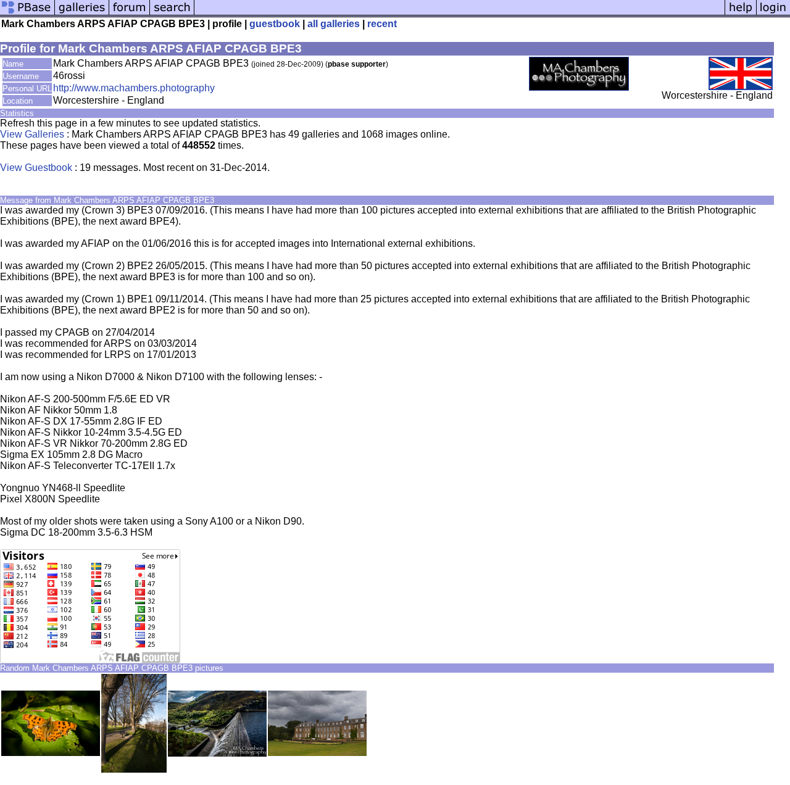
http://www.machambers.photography (134, 88)
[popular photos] (459, 14)
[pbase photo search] (172, 14)
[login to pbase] (773, 14)
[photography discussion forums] (129, 14)
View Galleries (32, 134)
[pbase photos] (27, 14)
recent (382, 24)
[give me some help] (741, 14)
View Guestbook (36, 167)
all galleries (333, 24)
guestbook (274, 24)
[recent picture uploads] (82, 14)
